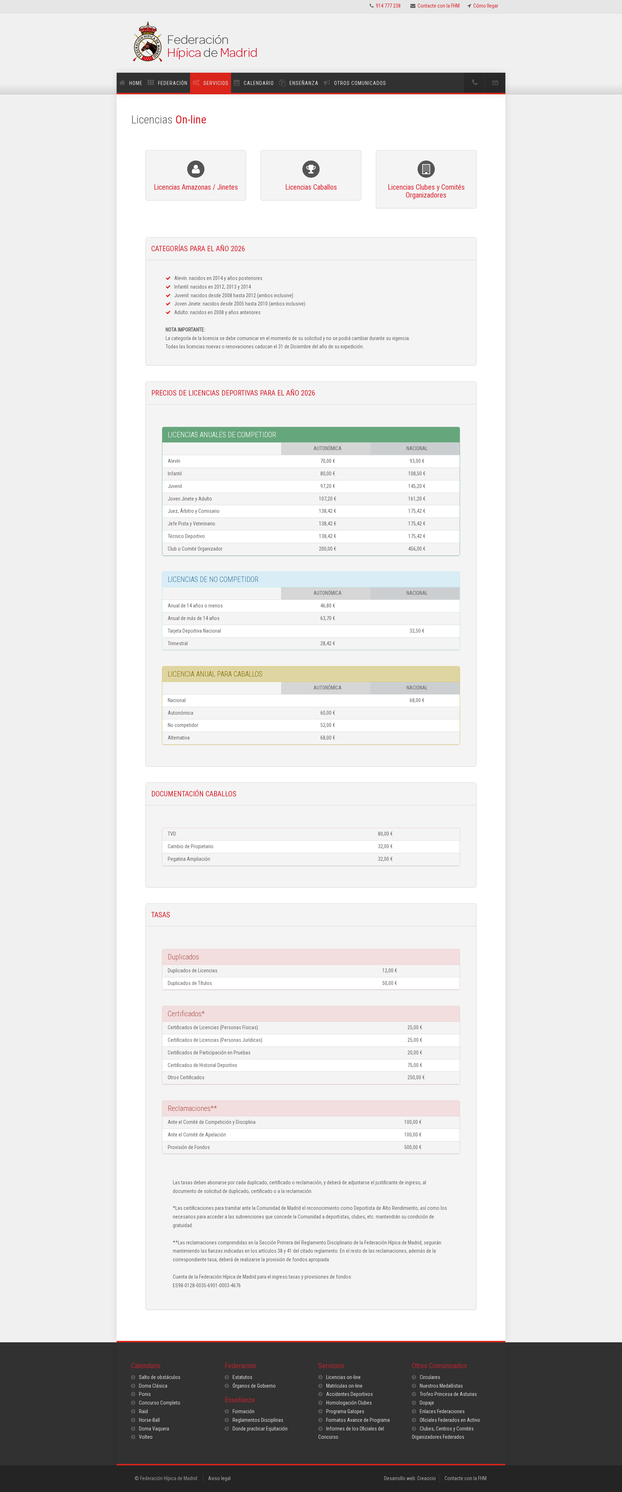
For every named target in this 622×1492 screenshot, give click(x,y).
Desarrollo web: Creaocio (410, 1478)
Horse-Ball (149, 1420)
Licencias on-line (343, 1377)
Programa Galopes (345, 1411)
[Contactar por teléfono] (474, 83)
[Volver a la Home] (311, 47)
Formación (243, 1411)
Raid (143, 1411)
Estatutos (242, 1377)
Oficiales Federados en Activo (450, 1420)
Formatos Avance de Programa (358, 1420)
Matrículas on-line (344, 1386)
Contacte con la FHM (466, 1478)
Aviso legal (219, 1478)
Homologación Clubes (349, 1403)
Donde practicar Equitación (260, 1429)
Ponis (145, 1394)
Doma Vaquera (154, 1429)
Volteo (146, 1437)
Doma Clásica (153, 1386)
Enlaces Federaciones (442, 1411)
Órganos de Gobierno (254, 1386)
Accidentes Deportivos (349, 1394)
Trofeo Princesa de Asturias (448, 1394)
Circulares (430, 1377)
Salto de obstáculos (159, 1377)
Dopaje (427, 1403)
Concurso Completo (159, 1403)
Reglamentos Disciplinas (258, 1420)
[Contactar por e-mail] (495, 83)
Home (136, 83)
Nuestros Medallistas (441, 1386)
